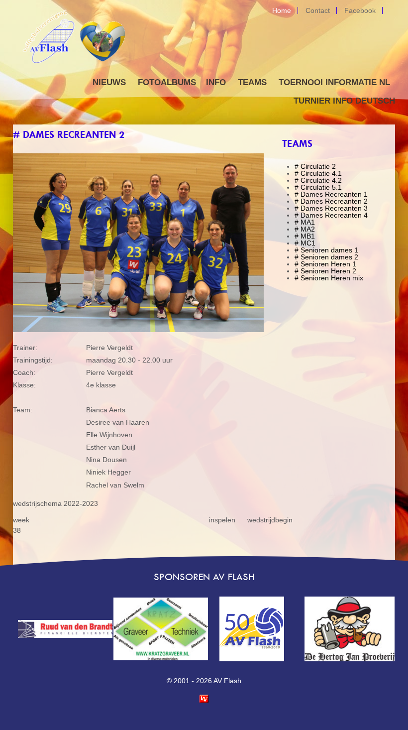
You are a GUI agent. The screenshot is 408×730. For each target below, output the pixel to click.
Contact (318, 10)
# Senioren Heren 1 (325, 264)
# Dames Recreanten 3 (331, 208)
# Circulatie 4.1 (318, 173)
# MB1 (305, 236)
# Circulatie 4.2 (318, 180)
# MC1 (305, 243)
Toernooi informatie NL (334, 82)
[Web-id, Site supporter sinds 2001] (204, 701)
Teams (252, 82)
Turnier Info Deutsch (344, 101)
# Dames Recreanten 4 (331, 215)
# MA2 (305, 229)
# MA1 (305, 222)
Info (216, 82)
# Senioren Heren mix (329, 278)
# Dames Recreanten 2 (331, 201)
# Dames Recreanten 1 (331, 194)
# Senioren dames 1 (326, 250)
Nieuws (109, 82)
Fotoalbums (167, 82)
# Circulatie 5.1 (318, 187)
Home (281, 10)
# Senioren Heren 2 (325, 271)
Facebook (360, 10)
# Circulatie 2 (315, 166)
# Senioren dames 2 (326, 257)
